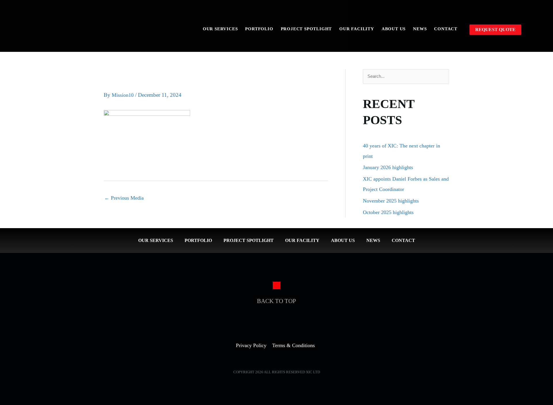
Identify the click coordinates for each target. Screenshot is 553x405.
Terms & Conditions (293, 345)
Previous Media (124, 198)
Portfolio (259, 29)
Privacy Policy (251, 345)
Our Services (220, 29)
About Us (394, 29)
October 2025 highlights (388, 212)
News (420, 29)
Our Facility (356, 29)
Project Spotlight (306, 29)
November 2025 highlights (391, 201)
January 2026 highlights (388, 167)
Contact (445, 29)
